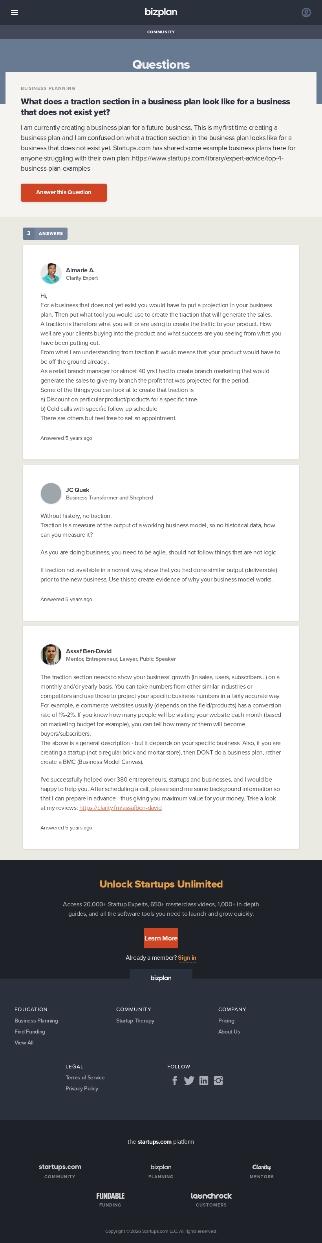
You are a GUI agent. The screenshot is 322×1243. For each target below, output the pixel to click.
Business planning (48, 88)
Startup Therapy (135, 1021)
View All (24, 1043)
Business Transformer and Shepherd (109, 497)
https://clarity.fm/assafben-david (120, 807)
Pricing (226, 1021)
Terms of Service (85, 1078)
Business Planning (36, 1021)
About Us (229, 1032)
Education (31, 1009)
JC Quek (78, 489)
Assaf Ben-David (88, 651)
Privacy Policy (82, 1088)
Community (161, 32)
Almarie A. (80, 270)
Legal (75, 1066)
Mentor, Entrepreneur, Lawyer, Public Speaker (121, 659)
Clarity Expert (82, 278)
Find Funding (30, 1032)
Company (232, 1009)
